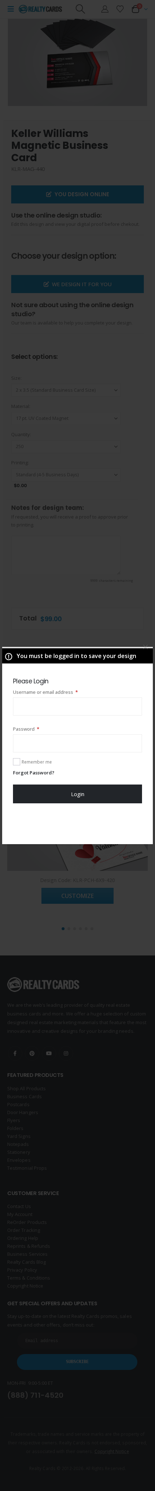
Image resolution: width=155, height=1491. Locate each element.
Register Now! (77, 823)
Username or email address (55, 691)
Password (36, 728)
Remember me (37, 762)
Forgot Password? (33, 772)
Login (77, 794)
